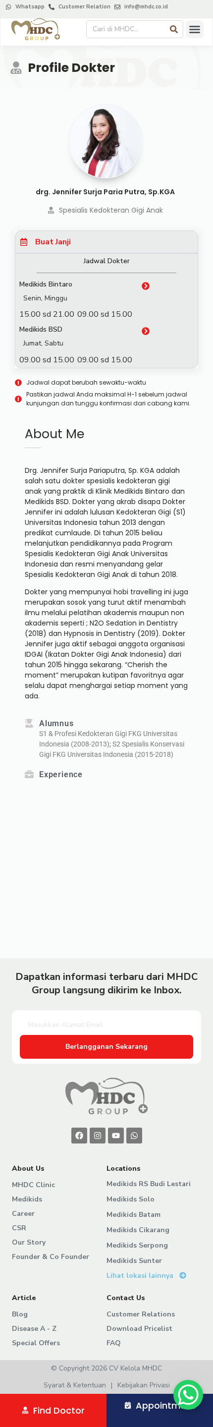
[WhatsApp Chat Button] (188, 1395)
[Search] (174, 29)
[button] (195, 29)
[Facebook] (79, 1135)
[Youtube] (116, 1135)
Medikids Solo (130, 1199)
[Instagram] (98, 1135)
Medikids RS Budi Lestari (148, 1184)
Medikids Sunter (134, 1260)
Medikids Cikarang (137, 1230)
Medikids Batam (133, 1214)
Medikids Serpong (137, 1245)
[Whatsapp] (134, 1135)
